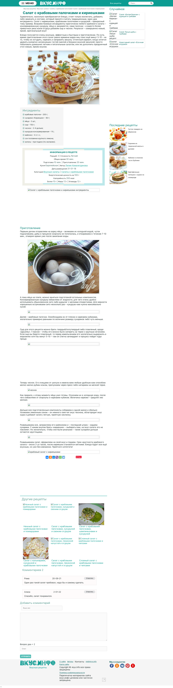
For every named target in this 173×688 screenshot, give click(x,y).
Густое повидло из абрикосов (135, 130)
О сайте (62, 661)
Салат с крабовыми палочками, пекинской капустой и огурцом (63, 563)
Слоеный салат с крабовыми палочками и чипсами (91, 563)
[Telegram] (63, 457)
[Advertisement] (63, 209)
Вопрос (27, 644)
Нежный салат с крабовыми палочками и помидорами (36, 529)
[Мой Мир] (53, 457)
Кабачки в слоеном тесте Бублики (135, 159)
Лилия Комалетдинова (76, 165)
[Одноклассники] (50, 457)
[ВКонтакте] (47, 457)
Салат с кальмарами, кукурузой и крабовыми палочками (36, 563)
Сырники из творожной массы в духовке (135, 146)
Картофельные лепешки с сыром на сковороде (136, 174)
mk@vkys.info (91, 661)
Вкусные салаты (52, 172)
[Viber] (57, 457)
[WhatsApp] (60, 457)
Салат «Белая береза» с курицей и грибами (129, 15)
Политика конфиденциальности (72, 673)
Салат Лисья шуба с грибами (127, 33)
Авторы (70, 661)
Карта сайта (64, 664)
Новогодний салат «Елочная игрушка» (131, 43)
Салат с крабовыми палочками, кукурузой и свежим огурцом (63, 529)
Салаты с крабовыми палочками (77, 172)
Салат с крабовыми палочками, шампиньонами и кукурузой (89, 530)
